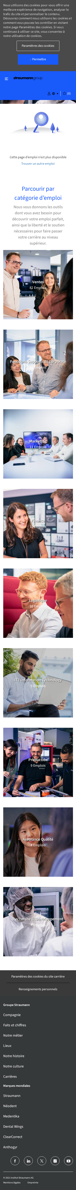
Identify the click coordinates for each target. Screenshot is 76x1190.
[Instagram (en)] (55, 1160)
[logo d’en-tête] (28, 78)
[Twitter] (41, 1160)
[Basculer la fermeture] (6, 78)
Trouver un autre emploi (38, 163)
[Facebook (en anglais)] (15, 1160)
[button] (49, 93)
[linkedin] (28, 1160)
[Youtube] (68, 1160)
